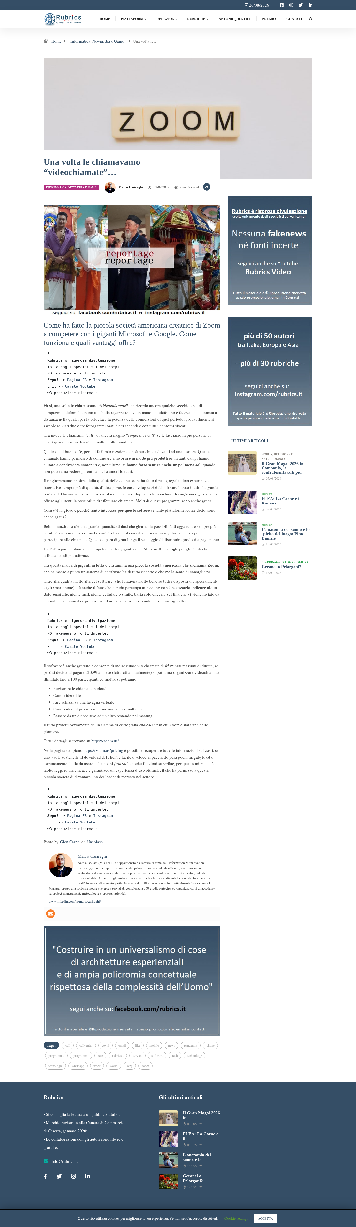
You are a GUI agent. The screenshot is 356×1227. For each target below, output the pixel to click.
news (171, 1045)
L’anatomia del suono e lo (197, 1157)
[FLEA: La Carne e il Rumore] (242, 502)
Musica (267, 494)
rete (100, 1055)
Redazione (166, 19)
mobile (154, 1045)
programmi (81, 1055)
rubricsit (118, 1055)
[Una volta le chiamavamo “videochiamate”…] (282, 5)
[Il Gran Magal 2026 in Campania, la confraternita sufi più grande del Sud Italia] (242, 463)
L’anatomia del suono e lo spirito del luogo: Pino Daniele (286, 534)
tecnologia (55, 1065)
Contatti (295, 19)
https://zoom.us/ (105, 741)
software (157, 1055)
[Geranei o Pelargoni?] (242, 568)
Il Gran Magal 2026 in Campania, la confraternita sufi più (282, 468)
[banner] (132, 259)
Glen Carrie (70, 842)
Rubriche (196, 19)
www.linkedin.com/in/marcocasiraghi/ (75, 901)
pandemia (190, 1045)
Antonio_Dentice (235, 19)
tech (175, 1055)
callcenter (86, 1045)
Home (105, 19)
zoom (145, 1065)
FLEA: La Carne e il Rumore (281, 500)
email (122, 1045)
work (97, 1065)
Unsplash (95, 842)
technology (194, 1055)
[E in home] (132, 980)
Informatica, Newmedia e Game (97, 41)
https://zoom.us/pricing (103, 750)
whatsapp (78, 1065)
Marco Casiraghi (130, 187)
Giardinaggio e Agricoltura (285, 562)
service (137, 1055)
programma (56, 1055)
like (137, 1045)
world (114, 1065)
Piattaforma (133, 19)
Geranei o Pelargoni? (281, 566)
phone (210, 1045)
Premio (269, 19)
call (67, 1045)
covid (105, 1045)
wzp (129, 1065)
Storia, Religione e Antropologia (277, 456)
